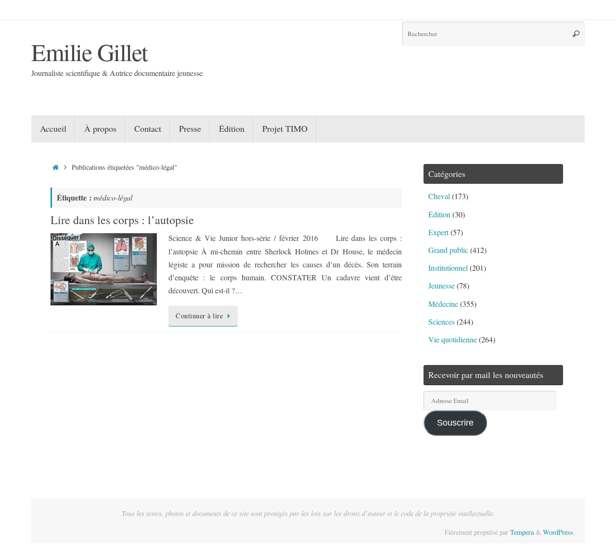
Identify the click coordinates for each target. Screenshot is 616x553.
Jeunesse (441, 285)
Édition (439, 214)
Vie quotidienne (452, 339)
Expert (438, 232)
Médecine (443, 304)
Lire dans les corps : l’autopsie (122, 219)
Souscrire (455, 422)
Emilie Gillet (89, 51)
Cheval (439, 196)
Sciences (441, 321)
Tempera (522, 532)
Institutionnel (448, 268)
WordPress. (559, 532)
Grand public (448, 250)
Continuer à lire (199, 315)
